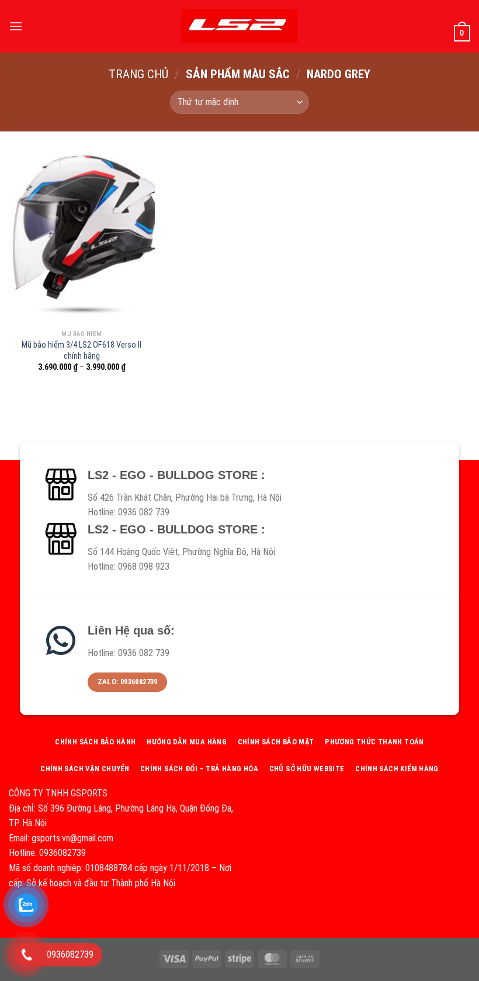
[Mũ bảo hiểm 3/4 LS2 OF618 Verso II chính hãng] (82, 236)
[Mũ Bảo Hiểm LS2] (239, 26)
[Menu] (16, 26)
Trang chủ (138, 74)
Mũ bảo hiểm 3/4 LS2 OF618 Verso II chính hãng (81, 350)
